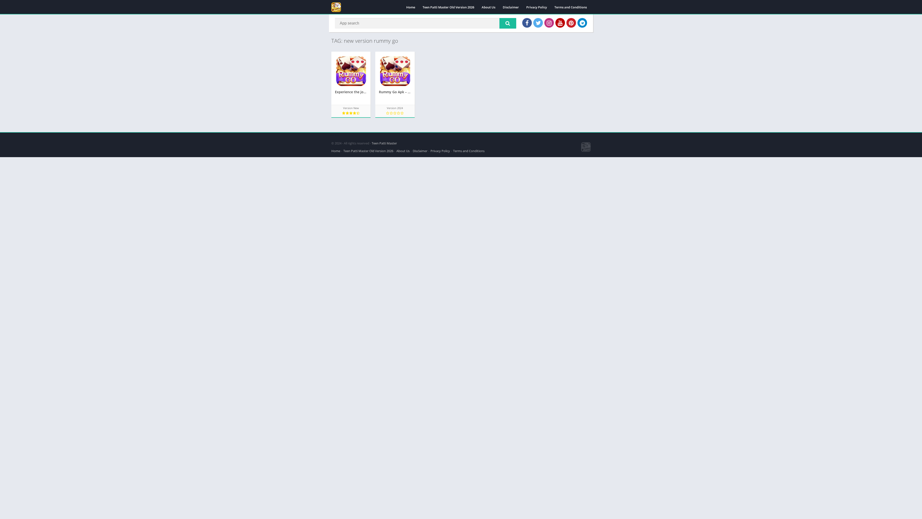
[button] (507, 23)
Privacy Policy (536, 7)
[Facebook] (527, 23)
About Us (488, 7)
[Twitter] (538, 23)
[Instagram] (549, 23)
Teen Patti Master (384, 143)
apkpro (334, 135)
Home (410, 7)
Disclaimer (511, 7)
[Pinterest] (571, 23)
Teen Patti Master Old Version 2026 (448, 7)
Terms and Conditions (570, 7)
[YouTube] (560, 23)
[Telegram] (582, 23)
